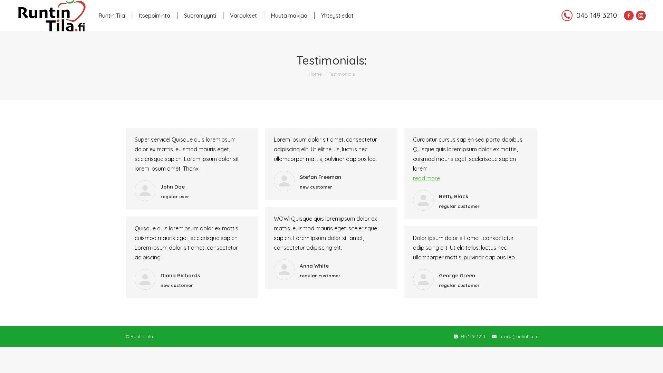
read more (426, 178)
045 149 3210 (596, 15)
